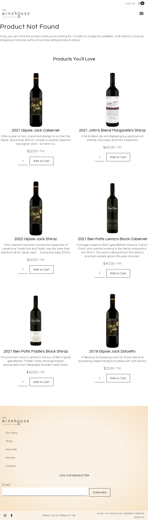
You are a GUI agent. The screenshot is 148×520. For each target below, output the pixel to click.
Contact (11, 465)
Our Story (12, 432)
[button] (141, 13)
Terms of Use (67, 515)
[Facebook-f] (11, 515)
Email (5, 484)
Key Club (11, 449)
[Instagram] (5, 515)
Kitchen (10, 457)
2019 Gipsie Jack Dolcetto (112, 351)
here (124, 36)
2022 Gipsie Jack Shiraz (35, 239)
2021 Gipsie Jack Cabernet (36, 130)
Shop (9, 441)
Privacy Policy (50, 515)
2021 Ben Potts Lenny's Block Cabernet (112, 239)
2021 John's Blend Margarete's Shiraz (112, 130)
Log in (130, 3)
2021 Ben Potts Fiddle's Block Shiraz (36, 351)
